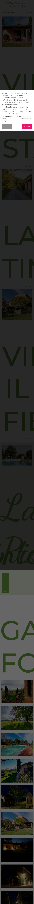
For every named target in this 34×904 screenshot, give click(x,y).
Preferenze (6, 126)
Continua (27, 126)
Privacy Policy (22, 107)
